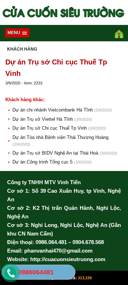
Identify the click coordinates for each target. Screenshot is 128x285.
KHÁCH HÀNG (22, 49)
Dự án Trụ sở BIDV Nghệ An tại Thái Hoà (56, 153)
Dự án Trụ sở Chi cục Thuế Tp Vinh (50, 128)
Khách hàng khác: (25, 99)
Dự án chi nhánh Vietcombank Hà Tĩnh (53, 110)
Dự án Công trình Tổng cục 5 (43, 162)
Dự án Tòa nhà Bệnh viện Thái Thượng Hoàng (60, 137)
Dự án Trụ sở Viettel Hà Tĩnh (43, 119)
